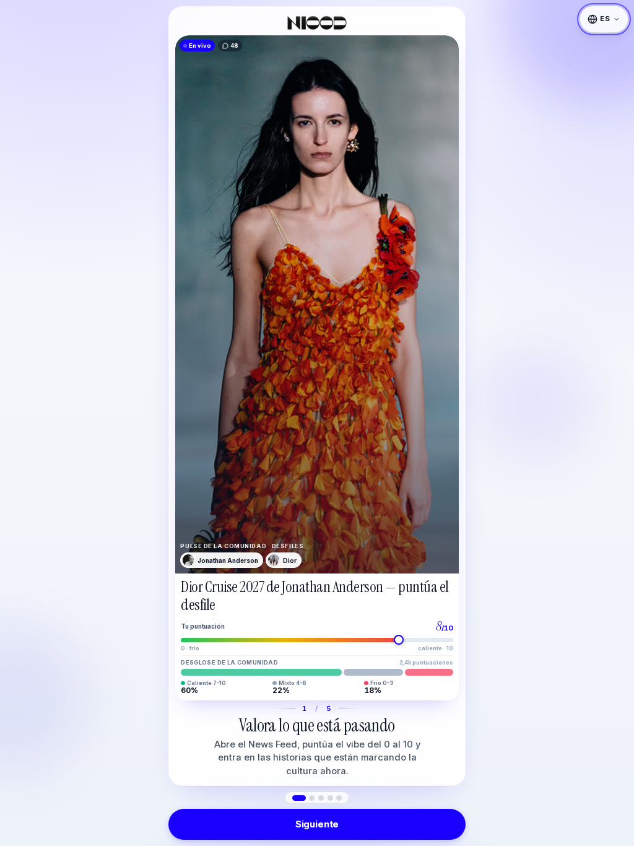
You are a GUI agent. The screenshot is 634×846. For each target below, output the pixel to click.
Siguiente (317, 824)
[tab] (299, 798)
